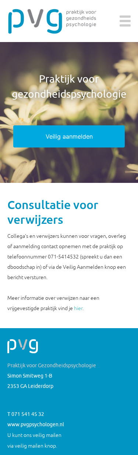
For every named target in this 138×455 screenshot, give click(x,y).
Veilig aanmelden (69, 136)
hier (78, 308)
